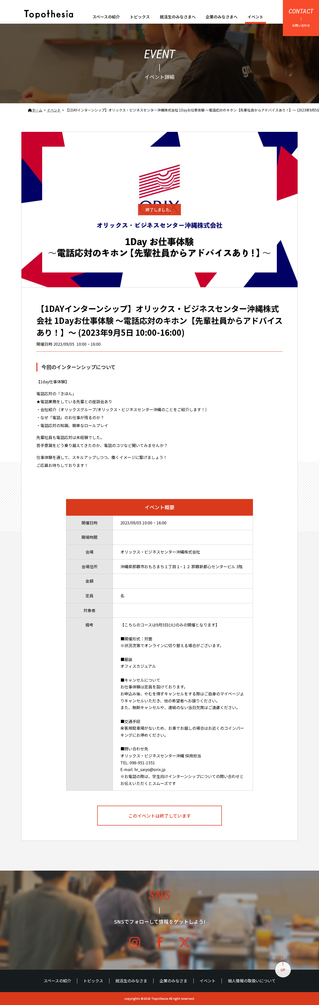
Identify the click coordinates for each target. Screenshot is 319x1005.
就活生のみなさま (131, 980)
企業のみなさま (173, 980)
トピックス (140, 17)
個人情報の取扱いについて (252, 980)
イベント (255, 17)
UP (283, 969)
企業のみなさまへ (222, 17)
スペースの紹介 (106, 17)
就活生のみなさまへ (178, 17)
